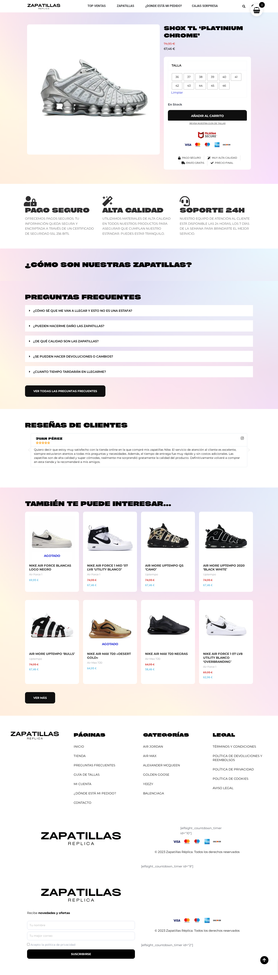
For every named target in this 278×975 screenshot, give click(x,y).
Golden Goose (156, 775)
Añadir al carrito (207, 116)
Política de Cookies (230, 779)
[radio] (177, 77)
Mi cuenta (82, 784)
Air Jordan (153, 746)
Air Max (150, 756)
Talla (176, 65)
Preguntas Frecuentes (94, 765)
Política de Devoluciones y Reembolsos (237, 758)
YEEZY (148, 784)
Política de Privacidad (233, 769)
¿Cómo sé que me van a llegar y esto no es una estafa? (82, 311)
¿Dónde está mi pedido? (95, 793)
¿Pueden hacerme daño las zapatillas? (68, 326)
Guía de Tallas (87, 775)
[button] (244, 6)
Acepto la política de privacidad (53, 945)
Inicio (79, 746)
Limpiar (177, 92)
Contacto (82, 803)
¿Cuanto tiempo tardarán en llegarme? (69, 372)
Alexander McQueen (161, 765)
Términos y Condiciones (234, 746)
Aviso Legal (223, 788)
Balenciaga (153, 793)
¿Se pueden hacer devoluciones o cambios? (73, 356)
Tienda (80, 756)
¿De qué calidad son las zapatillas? (66, 341)
